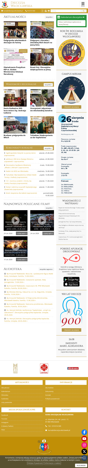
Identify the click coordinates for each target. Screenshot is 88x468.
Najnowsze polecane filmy (27, 204)
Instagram (4, 422)
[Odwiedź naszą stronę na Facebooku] (84, 432)
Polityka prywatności (52, 399)
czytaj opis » (21, 233)
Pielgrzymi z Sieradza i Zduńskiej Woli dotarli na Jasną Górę (41, 42)
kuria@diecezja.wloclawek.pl (59, 430)
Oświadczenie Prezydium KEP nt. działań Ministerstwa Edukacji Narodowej (14, 70)
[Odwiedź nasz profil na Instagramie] (84, 445)
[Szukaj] (84, 10)
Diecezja (18, 4)
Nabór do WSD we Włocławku (17, 171)
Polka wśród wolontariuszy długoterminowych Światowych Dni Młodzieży (69, 216)
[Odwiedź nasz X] (84, 451)
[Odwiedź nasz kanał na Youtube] (84, 439)
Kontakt (48, 395)
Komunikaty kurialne (19, 147)
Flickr (3, 430)
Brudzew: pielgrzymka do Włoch (14, 136)
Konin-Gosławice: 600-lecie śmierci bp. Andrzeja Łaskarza (15, 110)
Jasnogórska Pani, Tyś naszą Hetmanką (70, 222)
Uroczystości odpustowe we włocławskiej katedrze (41, 109)
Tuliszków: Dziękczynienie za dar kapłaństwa (41, 136)
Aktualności (15, 17)
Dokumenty (49, 391)
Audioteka (13, 269)
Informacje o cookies (52, 463)
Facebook (4, 415)
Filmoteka (4, 395)
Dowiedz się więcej (71, 107)
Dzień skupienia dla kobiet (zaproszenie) (21, 193)
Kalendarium (5, 391)
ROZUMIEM (81, 465)
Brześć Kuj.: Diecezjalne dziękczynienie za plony (40, 68)
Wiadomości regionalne (21, 84)
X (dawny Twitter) (7, 426)
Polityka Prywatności (35, 463)
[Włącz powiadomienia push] (42, 10)
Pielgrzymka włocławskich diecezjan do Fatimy (15, 41)
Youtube (4, 419)
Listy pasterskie (6, 402)
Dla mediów (49, 388)
